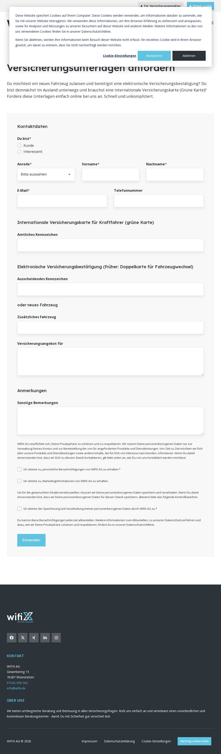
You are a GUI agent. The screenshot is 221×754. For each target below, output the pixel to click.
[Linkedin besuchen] (45, 637)
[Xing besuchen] (34, 637)
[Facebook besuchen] (11, 637)
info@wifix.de (16, 688)
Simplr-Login (202, 6)
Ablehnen (189, 56)
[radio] (110, 146)
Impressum (89, 741)
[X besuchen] (23, 637)
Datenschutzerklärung (119, 741)
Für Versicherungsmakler (162, 6)
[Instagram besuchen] (56, 637)
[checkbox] (110, 149)
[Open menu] (212, 23)
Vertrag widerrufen (194, 741)
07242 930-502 (17, 683)
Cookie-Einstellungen (119, 56)
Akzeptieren (154, 56)
